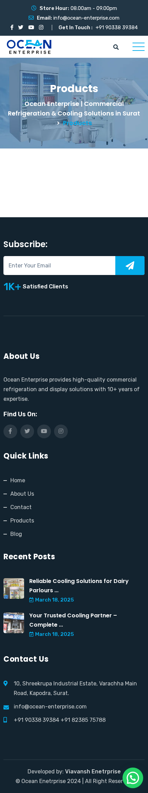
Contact (21, 507)
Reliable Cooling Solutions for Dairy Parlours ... (79, 585)
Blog (16, 534)
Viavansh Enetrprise (93, 771)
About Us (22, 494)
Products (22, 520)
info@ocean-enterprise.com (86, 18)
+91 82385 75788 (83, 720)
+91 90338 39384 (117, 27)
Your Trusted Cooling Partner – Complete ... (73, 620)
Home (17, 480)
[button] (133, 778)
